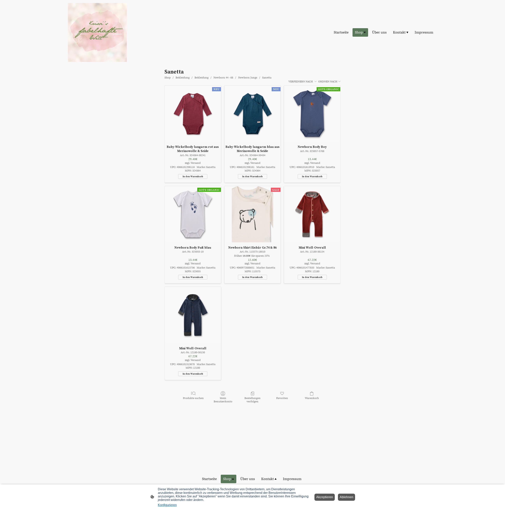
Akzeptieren (324, 497)
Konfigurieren (167, 505)
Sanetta (266, 77)
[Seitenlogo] (97, 32)
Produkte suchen (193, 398)
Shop (168, 77)
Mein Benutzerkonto (223, 399)
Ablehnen (346, 497)
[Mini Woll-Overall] (312, 214)
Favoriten (282, 398)
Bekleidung (183, 77)
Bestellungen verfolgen (252, 399)
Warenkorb (312, 398)
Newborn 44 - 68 (223, 77)
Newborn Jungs (247, 77)
